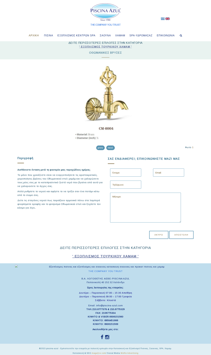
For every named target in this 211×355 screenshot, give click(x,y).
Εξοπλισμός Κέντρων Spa (76, 35)
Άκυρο (158, 235)
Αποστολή (181, 235)
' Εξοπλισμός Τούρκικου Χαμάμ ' (105, 46)
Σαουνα (105, 35)
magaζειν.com (99, 353)
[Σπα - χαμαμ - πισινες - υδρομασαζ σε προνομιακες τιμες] (163, 19)
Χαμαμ (120, 35)
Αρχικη (34, 35)
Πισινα (48, 35)
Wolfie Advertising (129, 353)
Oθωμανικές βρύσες (105, 52)
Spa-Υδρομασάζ (140, 35)
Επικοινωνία (166, 35)
